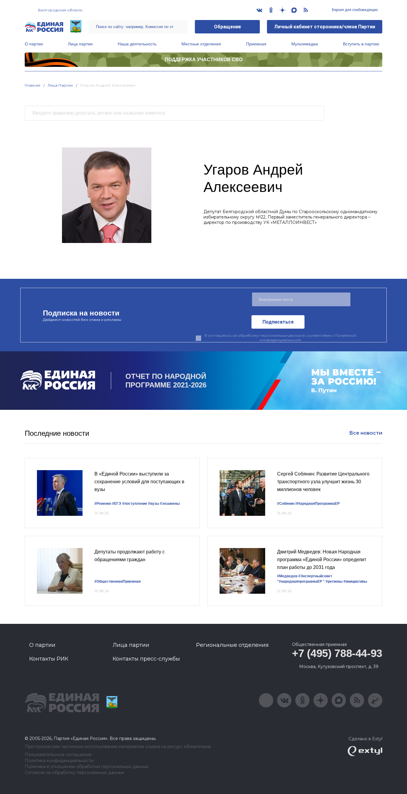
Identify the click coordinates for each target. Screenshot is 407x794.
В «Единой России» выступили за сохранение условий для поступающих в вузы (139, 481)
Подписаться (277, 322)
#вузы (153, 503)
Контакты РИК (48, 658)
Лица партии (80, 43)
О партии (34, 43)
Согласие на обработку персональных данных (74, 772)
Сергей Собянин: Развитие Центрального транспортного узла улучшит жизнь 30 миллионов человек (323, 481)
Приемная (256, 43)
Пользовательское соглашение (58, 754)
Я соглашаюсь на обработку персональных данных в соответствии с (280, 337)
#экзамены (170, 503)
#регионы (334, 581)
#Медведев (287, 576)
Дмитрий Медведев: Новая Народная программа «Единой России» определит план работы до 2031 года (321, 559)
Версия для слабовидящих (354, 10)
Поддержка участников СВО (204, 59)
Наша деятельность (137, 43)
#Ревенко (102, 503)
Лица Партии (60, 85)
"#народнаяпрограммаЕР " (301, 581)
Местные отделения (201, 43)
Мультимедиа (304, 43)
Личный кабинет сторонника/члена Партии (324, 27)
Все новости (365, 433)
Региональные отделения (232, 645)
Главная (33, 85)
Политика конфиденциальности (59, 760)
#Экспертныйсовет (315, 576)
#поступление (134, 503)
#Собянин (285, 503)
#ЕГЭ (116, 503)
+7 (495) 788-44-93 (337, 653)
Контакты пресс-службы (146, 658)
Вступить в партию (361, 43)
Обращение (227, 27)
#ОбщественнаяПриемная (117, 581)
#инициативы (355, 581)
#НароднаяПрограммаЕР (317, 503)
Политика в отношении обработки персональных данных (86, 766)
